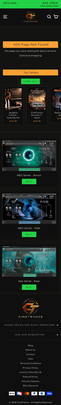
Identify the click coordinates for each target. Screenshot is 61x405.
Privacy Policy (30, 368)
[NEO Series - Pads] (29, 208)
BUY (29, 181)
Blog (30, 345)
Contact (30, 354)
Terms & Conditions (30, 363)
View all (30, 81)
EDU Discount (30, 385)
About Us (30, 350)
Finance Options (30, 381)
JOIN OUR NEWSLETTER (30, 335)
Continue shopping (30, 55)
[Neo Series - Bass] (29, 261)
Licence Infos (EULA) (30, 372)
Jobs (30, 358)
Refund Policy (30, 376)
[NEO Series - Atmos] (29, 155)
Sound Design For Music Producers (30, 325)
